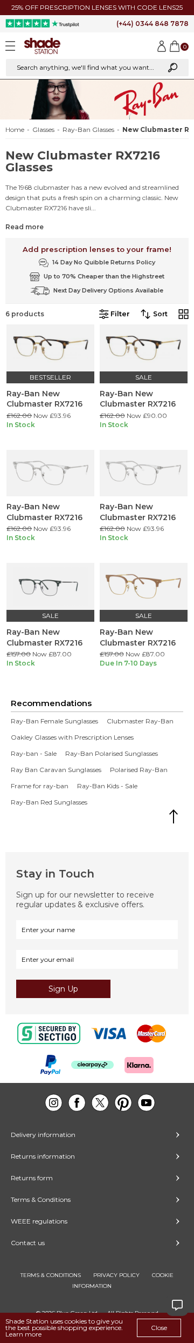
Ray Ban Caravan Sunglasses (56, 770)
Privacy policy (116, 1275)
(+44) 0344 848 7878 (152, 23)
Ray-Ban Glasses (88, 130)
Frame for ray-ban (39, 786)
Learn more (23, 1334)
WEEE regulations (39, 1221)
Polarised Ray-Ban (139, 770)
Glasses (43, 130)
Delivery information (43, 1135)
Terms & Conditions (41, 1199)
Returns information (43, 1156)
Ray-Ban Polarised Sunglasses (111, 753)
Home (14, 130)
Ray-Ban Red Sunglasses (49, 802)
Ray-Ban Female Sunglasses (54, 721)
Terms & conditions (50, 1275)
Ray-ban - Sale (34, 753)
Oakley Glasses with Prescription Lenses (72, 737)
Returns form (32, 1178)
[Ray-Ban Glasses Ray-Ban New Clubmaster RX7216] (50, 347)
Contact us (28, 1243)
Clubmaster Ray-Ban (140, 721)
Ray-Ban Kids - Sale (107, 786)
